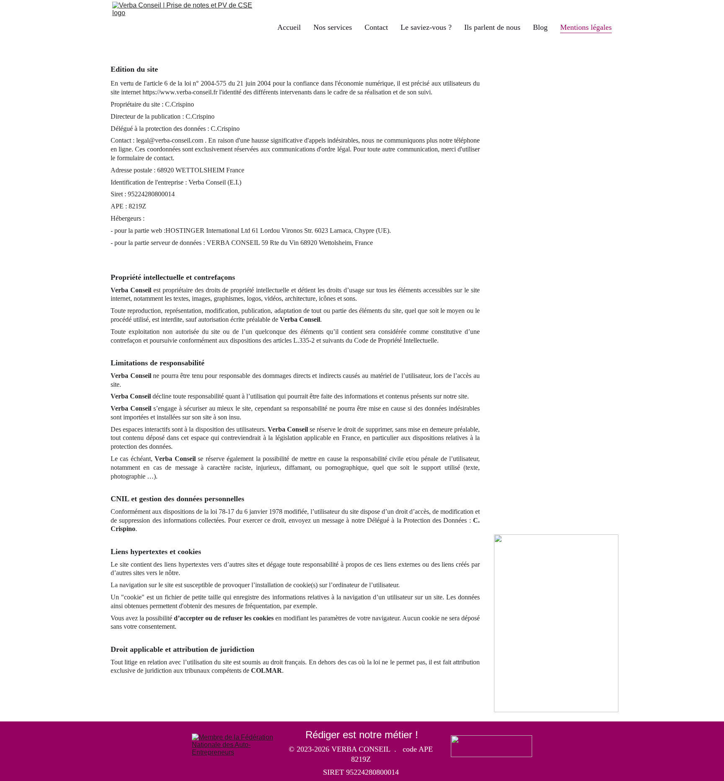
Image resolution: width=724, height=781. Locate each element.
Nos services (332, 27)
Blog (540, 27)
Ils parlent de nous (492, 27)
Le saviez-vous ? (426, 27)
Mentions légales (586, 27)
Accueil (289, 27)
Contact (376, 27)
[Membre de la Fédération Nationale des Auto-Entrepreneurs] (232, 744)
